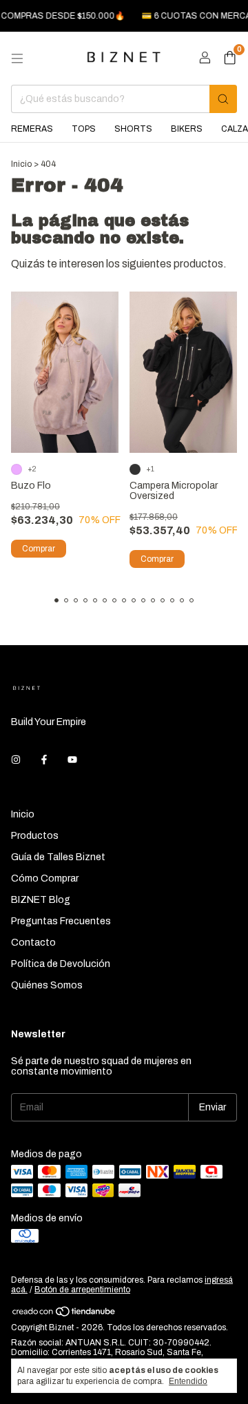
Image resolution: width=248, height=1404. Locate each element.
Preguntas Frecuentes (61, 921)
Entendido (188, 1381)
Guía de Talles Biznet (58, 857)
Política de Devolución (60, 964)
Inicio (21, 164)
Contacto (33, 942)
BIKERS (187, 129)
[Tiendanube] (64, 1314)
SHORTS (133, 129)
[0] (230, 58)
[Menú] (17, 58)
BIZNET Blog (40, 900)
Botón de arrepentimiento (82, 1289)
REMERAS (32, 129)
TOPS (84, 129)
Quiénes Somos (47, 985)
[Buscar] (223, 99)
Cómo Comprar (45, 878)
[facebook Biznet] (44, 760)
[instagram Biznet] (16, 760)
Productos (35, 836)
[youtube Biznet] (72, 760)
